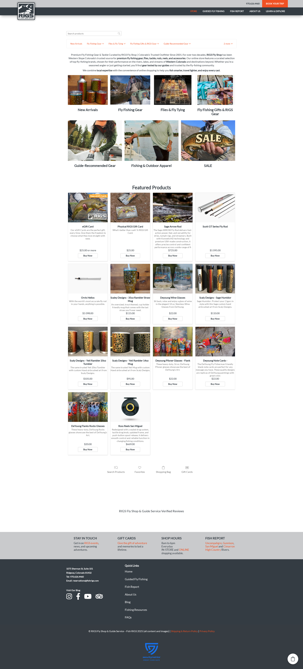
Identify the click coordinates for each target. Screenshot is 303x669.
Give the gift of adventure (132, 543)
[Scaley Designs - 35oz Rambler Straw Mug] (130, 278)
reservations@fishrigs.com (86, 580)
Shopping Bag (163, 471)
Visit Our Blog (73, 590)
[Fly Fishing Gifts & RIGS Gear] (215, 90)
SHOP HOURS (171, 538)
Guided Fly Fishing (213, 11)
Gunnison (228, 543)
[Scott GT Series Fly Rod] (215, 207)
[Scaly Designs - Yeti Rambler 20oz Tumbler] (88, 341)
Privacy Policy (207, 631)
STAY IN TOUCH (85, 538)
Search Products (116, 471)
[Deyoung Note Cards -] (215, 341)
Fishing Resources (136, 609)
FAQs (128, 617)
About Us (130, 594)
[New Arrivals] (88, 90)
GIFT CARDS (127, 538)
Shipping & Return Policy (184, 631)
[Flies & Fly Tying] (173, 90)
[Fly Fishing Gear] (130, 90)
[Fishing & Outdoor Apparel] (152, 140)
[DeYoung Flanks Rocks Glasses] (88, 407)
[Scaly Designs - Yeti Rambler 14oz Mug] (130, 341)
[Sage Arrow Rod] (173, 207)
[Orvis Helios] (88, 278)
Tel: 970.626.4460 (75, 576)
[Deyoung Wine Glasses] (173, 278)
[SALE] (208, 140)
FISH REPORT (215, 538)
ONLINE (184, 549)
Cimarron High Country (220, 548)
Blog (128, 602)
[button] (228, 43)
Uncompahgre (213, 543)
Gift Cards (187, 471)
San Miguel (211, 546)
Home (128, 571)
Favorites (140, 471)
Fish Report (237, 11)
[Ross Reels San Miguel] (130, 407)
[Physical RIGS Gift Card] (130, 207)
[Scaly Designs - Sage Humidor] (215, 278)
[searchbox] (94, 33)
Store (193, 11)
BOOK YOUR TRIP (275, 3)
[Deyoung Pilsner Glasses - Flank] (173, 341)
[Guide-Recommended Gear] (95, 140)
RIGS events (91, 543)
